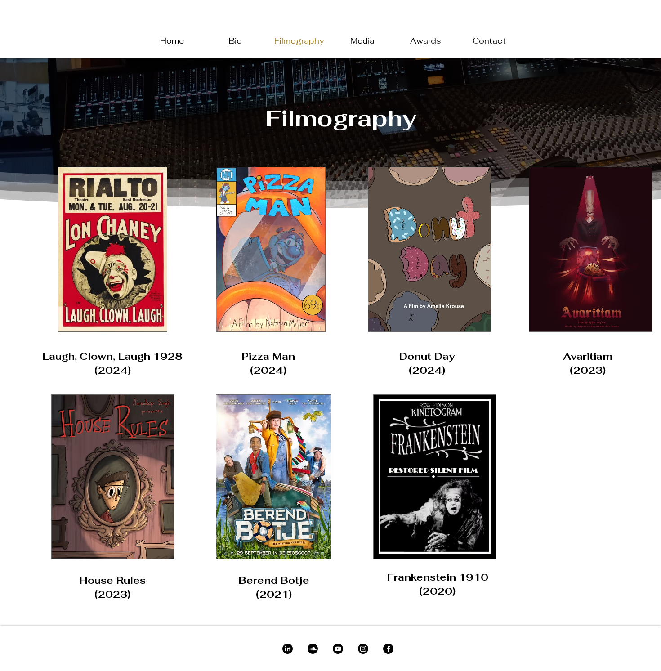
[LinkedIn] (287, 649)
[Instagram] (363, 649)
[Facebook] (388, 649)
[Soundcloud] (313, 649)
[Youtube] (338, 649)
